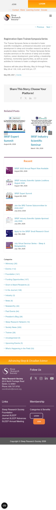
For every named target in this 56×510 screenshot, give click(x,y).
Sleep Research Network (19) (17, 322)
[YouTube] (52, 378)
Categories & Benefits (40, 409)
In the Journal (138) (13, 290)
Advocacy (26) (11, 263)
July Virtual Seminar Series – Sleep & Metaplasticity (29, 244)
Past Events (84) (12, 311)
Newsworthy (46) (12, 306)
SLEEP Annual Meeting (13, 421)
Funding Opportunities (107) (17, 279)
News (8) (9, 300)
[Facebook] (31, 378)
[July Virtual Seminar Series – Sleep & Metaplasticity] (9, 245)
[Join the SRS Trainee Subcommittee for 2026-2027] (9, 207)
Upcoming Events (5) (14, 343)
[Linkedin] (46, 378)
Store (22, 9)
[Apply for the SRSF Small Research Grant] (9, 233)
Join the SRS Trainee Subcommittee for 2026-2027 (30, 206)
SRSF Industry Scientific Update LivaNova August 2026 (31, 181)
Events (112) (10, 268)
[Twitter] (35, 378)
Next (48, 27)
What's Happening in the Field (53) (19, 348)
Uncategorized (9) (12, 337)
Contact (15, 9)
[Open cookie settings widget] (4, 505)
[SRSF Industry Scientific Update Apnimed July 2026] (9, 220)
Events (19, 75)
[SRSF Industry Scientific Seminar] (41, 124)
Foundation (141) (12, 274)
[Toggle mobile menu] (50, 15)
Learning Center (33, 9)
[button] (6, 133)
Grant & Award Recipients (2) (17, 284)
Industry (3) (10, 295)
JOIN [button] (14, 4)
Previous (40, 27)
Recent (28, 161)
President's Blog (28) (14, 316)
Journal (9, 415)
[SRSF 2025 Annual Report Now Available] (9, 170)
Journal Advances (14, 418)
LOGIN (42, 3)
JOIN (39, 421)
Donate (44, 9)
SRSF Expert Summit (23, 193)
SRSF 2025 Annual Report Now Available (31, 168)
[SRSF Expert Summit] (14, 124)
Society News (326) (13, 327)
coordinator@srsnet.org (11, 389)
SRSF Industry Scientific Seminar (39, 140)
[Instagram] (41, 378)
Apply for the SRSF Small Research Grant (31, 231)
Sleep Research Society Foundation (13, 411)
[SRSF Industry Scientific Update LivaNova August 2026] (9, 182)
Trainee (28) (10, 332)
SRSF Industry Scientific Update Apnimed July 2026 (31, 219)
